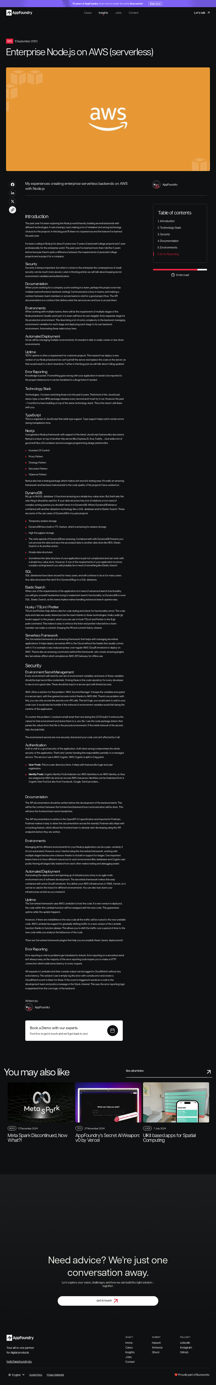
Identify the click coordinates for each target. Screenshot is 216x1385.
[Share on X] (12, 201)
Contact (133, 12)
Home (129, 1342)
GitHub (184, 1352)
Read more (155, 3)
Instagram (186, 1347)
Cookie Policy (35, 1374)
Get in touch (104, 1301)
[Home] (19, 13)
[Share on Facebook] (12, 184)
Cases (88, 12)
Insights (103, 12)
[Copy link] (12, 209)
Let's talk (199, 13)
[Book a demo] (112, 1030)
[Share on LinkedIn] (12, 192)
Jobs (118, 12)
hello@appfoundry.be (19, 1361)
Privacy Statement (55, 1374)
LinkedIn (185, 1342)
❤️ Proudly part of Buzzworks (191, 1374)
